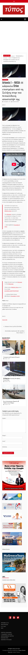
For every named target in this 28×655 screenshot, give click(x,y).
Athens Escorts (6, 549)
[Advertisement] (14, 36)
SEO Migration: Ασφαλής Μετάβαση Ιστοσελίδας (11, 379)
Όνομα (4, 435)
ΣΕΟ (2, 628)
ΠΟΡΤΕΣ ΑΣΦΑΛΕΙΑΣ (6, 632)
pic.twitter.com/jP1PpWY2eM (11, 291)
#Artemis (9, 214)
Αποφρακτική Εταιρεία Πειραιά (11, 357)
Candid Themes (16, 652)
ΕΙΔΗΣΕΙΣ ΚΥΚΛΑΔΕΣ (6, 639)
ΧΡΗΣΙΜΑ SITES (5, 622)
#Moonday (10, 284)
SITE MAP (3, 626)
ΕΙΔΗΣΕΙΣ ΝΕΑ (4, 637)
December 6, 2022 (15, 296)
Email (3, 441)
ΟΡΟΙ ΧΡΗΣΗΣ (4, 624)
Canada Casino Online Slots (8, 579)
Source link (4, 319)
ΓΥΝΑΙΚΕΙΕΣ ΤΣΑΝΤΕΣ (6, 634)
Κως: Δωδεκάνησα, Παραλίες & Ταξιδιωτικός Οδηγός (11, 402)
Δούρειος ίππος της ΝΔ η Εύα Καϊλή (13, 326)
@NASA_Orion (8, 211)
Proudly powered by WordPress (10, 650)
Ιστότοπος (4, 447)
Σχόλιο (4, 418)
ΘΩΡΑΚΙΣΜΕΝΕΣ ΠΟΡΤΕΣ (7, 636)
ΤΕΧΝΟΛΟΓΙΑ (5, 79)
